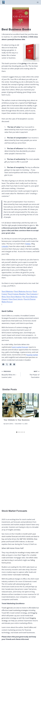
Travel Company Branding (17, 294)
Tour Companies (32, 294)
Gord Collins (7, 311)
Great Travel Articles (16, 299)
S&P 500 (23, 539)
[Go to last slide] (5, 412)
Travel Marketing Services (23, 291)
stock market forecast (20, 347)
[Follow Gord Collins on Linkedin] (10, 364)
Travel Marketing (7, 291)
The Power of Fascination (34, 374)
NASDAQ (30, 539)
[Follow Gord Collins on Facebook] (3, 364)
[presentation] (20, 405)
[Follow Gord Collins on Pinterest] (14, 364)
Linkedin (5, 246)
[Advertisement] (16, 474)
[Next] (35, 412)
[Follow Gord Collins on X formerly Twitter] (6, 364)
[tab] (16, 432)
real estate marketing (21, 575)
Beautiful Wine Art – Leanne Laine (9, 374)
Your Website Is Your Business (17, 420)
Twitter (28, 244)
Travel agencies (7, 608)
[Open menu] (37, 2)
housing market (32, 355)
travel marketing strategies (18, 610)
